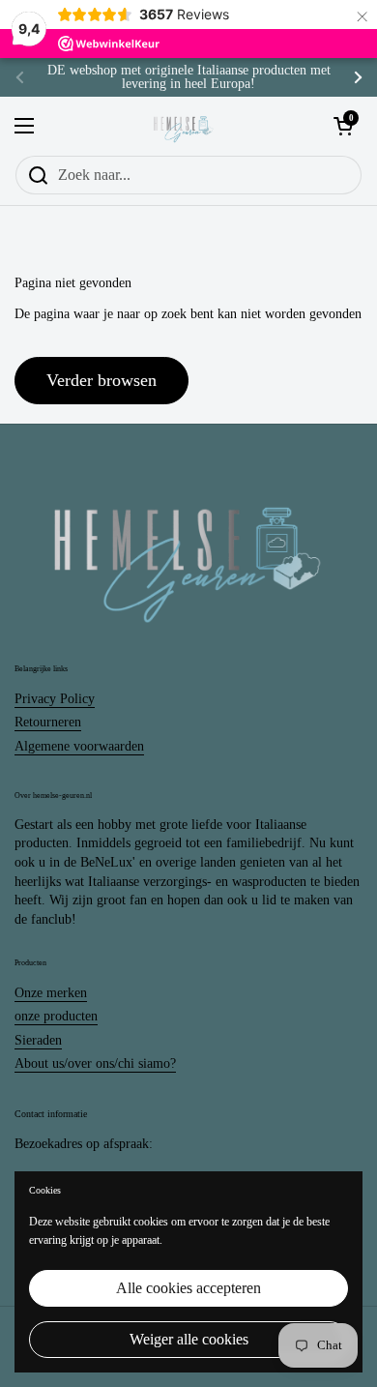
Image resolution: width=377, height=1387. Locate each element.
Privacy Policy (54, 699)
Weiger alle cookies (189, 1339)
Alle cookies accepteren (188, 1288)
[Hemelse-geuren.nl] (183, 125)
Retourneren (47, 722)
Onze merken (50, 993)
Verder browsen (101, 380)
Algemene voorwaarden (79, 746)
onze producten (56, 1016)
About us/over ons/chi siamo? (95, 1063)
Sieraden (38, 1040)
